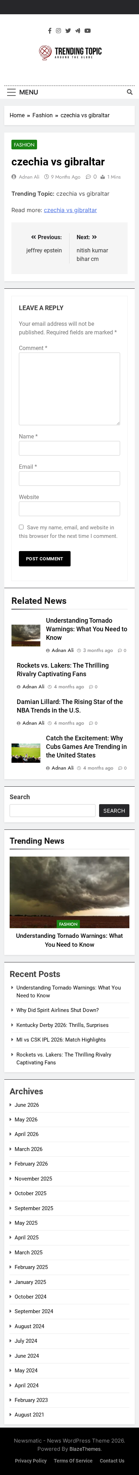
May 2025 (26, 1223)
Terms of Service (73, 1461)
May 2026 (26, 1119)
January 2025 (30, 1282)
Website (29, 497)
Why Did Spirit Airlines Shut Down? (57, 1010)
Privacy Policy (31, 1461)
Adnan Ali (29, 176)
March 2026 (28, 1149)
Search (20, 797)
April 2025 (26, 1237)
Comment (33, 348)
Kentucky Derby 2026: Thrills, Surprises (62, 1025)
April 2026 (26, 1134)
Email (28, 466)
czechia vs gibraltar (70, 210)
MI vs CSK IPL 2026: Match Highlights (61, 1040)
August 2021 (29, 1415)
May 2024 (26, 1370)
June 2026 (27, 1105)
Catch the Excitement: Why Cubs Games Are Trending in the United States (86, 747)
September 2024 (34, 1311)
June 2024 (27, 1356)
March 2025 (28, 1252)
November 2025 (33, 1179)
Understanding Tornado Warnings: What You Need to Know (86, 629)
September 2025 (34, 1208)
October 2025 (30, 1193)
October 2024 (30, 1297)
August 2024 (29, 1326)
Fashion (24, 144)
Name (28, 436)
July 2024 (26, 1341)
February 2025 (31, 1267)
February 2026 (31, 1164)
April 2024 (26, 1385)
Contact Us (112, 1461)
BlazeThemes (85, 1449)
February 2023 (31, 1400)
